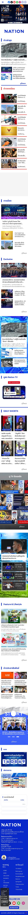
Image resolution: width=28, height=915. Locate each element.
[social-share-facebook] (9, 2)
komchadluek (19, 874)
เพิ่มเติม (5, 898)
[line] (18, 904)
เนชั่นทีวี (9, 913)
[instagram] (23, 904)
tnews (17, 887)
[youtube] (14, 904)
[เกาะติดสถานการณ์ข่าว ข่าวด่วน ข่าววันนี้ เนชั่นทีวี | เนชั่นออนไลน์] (14, 31)
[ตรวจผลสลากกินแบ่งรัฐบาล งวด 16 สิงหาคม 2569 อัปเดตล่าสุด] (14, 759)
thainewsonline (20, 884)
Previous (2, 728)
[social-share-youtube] (14, 2)
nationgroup (19, 871)
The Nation (18, 868)
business (6, 878)
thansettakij (19, 889)
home (5, 870)
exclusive (6, 875)
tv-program (6, 881)
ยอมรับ (4, 901)
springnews (19, 881)
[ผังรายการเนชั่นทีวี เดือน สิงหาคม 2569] (14, 780)
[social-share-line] (17, 2)
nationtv (18, 879)
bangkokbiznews (20, 876)
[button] (14, 392)
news (4, 873)
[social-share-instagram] (20, 2)
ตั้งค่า (4, 904)
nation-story (5, 886)
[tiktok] (9, 904)
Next (26, 728)
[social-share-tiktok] (11, 2)
